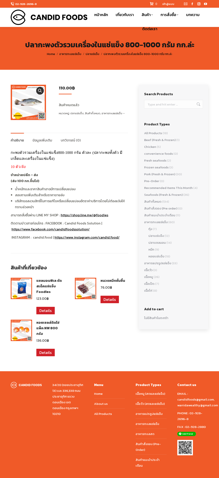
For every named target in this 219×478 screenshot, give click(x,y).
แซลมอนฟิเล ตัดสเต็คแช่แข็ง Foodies (49, 286)
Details (45, 310)
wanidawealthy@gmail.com (197, 405)
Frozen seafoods (156, 167)
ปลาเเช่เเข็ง (77, 113)
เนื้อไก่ (148, 290)
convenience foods (158, 153)
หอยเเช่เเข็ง (156, 256)
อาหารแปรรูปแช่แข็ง (157, 263)
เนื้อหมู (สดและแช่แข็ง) (150, 393)
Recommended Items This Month (168, 187)
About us (101, 403)
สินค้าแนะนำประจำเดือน (159, 215)
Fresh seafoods (155, 160)
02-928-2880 (195, 426)
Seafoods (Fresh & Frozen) (163, 194)
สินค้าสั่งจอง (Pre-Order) (148, 446)
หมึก (151, 249)
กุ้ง (150, 228)
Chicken (150, 146)
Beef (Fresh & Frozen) (160, 139)
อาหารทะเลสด (145, 433)
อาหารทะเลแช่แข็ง (112, 113)
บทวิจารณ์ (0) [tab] (71, 140)
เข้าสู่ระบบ (168, 4)
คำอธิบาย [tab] (17, 140)
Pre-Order (151, 180)
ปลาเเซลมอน (157, 242)
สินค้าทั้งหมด (92, 113)
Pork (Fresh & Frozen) (159, 174)
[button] (40, 91)
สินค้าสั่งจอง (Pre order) (160, 208)
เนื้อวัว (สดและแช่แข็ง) (150, 403)
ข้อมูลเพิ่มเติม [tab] (42, 140)
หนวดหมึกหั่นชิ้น (113, 280)
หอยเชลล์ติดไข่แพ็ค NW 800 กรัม (47, 328)
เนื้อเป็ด (149, 283)
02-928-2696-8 (26, 4)
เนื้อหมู (148, 276)
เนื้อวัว (148, 269)
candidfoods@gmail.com (195, 399)
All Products (153, 133)
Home (98, 393)
